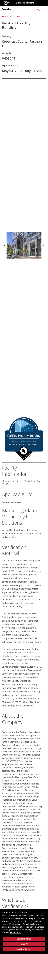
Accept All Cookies (24, 949)
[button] (4, 245)
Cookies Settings (24, 939)
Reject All (24, 944)
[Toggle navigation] (38, 9)
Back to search (12, 16)
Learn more (15, 932)
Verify (6, 9)
